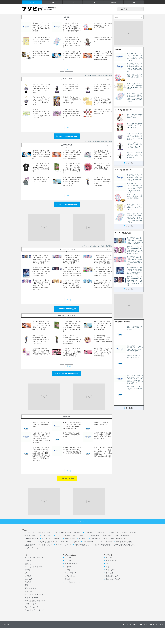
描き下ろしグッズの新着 (66, 315)
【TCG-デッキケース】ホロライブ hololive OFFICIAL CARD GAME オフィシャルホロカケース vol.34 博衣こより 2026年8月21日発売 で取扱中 (103, 259)
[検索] (141, 17)
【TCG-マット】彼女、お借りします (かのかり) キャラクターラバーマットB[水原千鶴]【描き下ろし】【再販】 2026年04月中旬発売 (72, 352)
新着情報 (67, 17)
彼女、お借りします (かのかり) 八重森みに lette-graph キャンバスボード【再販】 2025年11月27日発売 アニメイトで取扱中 (103, 154)
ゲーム (93, 2)
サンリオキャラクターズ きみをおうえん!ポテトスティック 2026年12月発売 (103, 25)
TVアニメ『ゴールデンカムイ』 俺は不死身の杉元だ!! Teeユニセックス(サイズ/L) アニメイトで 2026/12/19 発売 (40, 167)
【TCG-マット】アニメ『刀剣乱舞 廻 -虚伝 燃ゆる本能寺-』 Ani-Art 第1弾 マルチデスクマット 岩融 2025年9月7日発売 (72, 113)
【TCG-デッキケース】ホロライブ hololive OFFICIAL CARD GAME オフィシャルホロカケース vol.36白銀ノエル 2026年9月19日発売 (41, 259)
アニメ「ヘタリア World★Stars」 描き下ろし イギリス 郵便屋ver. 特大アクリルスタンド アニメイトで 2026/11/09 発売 (72, 339)
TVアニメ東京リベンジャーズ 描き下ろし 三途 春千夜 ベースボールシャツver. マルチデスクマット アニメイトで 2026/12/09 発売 (103, 352)
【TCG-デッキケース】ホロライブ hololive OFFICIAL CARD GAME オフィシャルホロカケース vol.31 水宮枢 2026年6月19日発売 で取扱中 (103, 284)
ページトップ (83, 522)
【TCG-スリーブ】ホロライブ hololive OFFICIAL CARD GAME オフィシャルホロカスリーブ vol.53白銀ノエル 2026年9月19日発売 (41, 271)
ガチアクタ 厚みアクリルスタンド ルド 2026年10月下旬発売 (103, 39)
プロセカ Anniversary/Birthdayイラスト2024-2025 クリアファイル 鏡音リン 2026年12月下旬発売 (103, 100)
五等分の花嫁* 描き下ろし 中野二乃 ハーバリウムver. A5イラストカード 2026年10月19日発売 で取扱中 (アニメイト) (41, 352)
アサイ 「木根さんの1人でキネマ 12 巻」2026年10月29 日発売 (71, 435)
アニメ (72, 2)
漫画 (133, 2)
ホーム (32, 2)
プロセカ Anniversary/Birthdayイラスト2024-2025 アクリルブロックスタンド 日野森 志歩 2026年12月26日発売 (41, 113)
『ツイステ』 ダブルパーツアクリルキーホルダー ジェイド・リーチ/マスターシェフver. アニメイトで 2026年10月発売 (41, 88)
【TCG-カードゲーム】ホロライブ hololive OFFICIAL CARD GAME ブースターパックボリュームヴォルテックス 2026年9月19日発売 (103, 271)
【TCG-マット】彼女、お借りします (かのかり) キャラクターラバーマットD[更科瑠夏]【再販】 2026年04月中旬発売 (72, 55)
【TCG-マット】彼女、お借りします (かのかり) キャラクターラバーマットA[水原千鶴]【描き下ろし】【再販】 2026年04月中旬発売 (103, 55)
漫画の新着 (66, 416)
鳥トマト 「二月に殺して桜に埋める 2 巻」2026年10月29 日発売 (41, 424)
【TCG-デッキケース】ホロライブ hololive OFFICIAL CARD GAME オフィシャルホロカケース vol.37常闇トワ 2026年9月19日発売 (72, 259)
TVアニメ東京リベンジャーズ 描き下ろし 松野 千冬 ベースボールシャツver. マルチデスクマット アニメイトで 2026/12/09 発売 (72, 181)
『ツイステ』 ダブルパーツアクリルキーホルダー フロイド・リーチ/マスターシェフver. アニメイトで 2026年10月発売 (41, 100)
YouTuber (113, 2)
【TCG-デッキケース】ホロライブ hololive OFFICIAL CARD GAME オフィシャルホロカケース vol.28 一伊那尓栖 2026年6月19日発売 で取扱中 (72, 271)
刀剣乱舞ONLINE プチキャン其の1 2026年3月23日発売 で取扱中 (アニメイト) (103, 111)
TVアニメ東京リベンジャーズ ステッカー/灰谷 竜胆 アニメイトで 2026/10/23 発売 (41, 179)
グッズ (52, 2)
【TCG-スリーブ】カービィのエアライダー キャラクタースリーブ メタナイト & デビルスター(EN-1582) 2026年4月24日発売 (41, 27)
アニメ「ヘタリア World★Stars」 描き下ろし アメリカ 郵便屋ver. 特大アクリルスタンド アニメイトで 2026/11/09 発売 (103, 181)
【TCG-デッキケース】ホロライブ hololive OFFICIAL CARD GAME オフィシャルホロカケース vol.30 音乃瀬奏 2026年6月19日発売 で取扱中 (72, 284)
